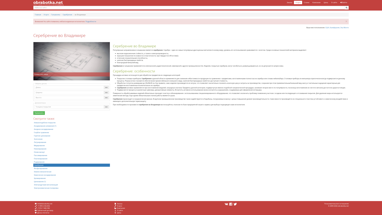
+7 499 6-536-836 (43, 206)
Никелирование (40, 149)
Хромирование (40, 178)
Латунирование (40, 142)
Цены (326, 2)
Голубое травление (41, 132)
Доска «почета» (43, 213)
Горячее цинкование (42, 136)
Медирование (39, 145)
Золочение (38, 139)
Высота (38, 96)
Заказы (289, 2)
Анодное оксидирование (43, 129)
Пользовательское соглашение (336, 204)
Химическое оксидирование (45, 175)
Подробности (90, 21)
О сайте (334, 2)
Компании (316, 2)
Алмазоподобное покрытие (45, 123)
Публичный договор (45, 210)
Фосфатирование (40, 168)
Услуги (298, 2)
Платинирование (40, 159)
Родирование (39, 162)
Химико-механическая (42, 172)
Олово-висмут (39, 152)
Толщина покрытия (43, 105)
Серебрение (38, 165)
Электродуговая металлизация (46, 185)
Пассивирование (40, 155)
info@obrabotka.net (44, 204)
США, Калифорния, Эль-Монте (337, 27)
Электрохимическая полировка (46, 188)
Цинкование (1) (40, 181)
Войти (344, 2)
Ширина (39, 90)
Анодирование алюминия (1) (45, 126)
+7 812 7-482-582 (43, 208)
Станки (306, 2)
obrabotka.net (48, 2)
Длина (38, 85)
